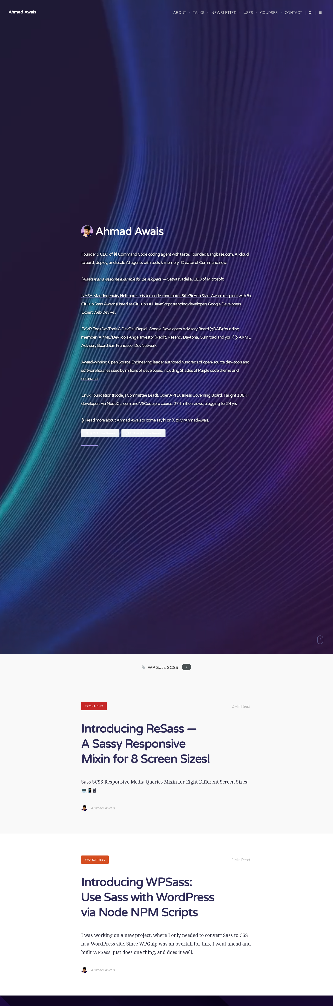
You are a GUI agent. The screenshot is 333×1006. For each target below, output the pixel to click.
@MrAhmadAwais (192, 420)
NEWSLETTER (223, 12)
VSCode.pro (149, 403)
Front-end (94, 706)
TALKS (198, 12)
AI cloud (242, 254)
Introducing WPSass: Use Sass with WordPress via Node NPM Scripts (147, 897)
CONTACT (293, 12)
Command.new (212, 262)
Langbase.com (220, 254)
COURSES (269, 12)
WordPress (95, 859)
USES (248, 12)
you (228, 337)
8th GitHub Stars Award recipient (209, 295)
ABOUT (179, 12)
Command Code (132, 254)
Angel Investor (141, 337)
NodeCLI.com (119, 403)
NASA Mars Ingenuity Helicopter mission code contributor (131, 295)
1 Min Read (241, 859)
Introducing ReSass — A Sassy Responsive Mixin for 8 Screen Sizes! (145, 744)
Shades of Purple (194, 370)
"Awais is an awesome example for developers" (121, 279)
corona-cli (89, 378)
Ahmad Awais (22, 12)
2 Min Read (241, 706)
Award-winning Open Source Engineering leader (122, 362)
